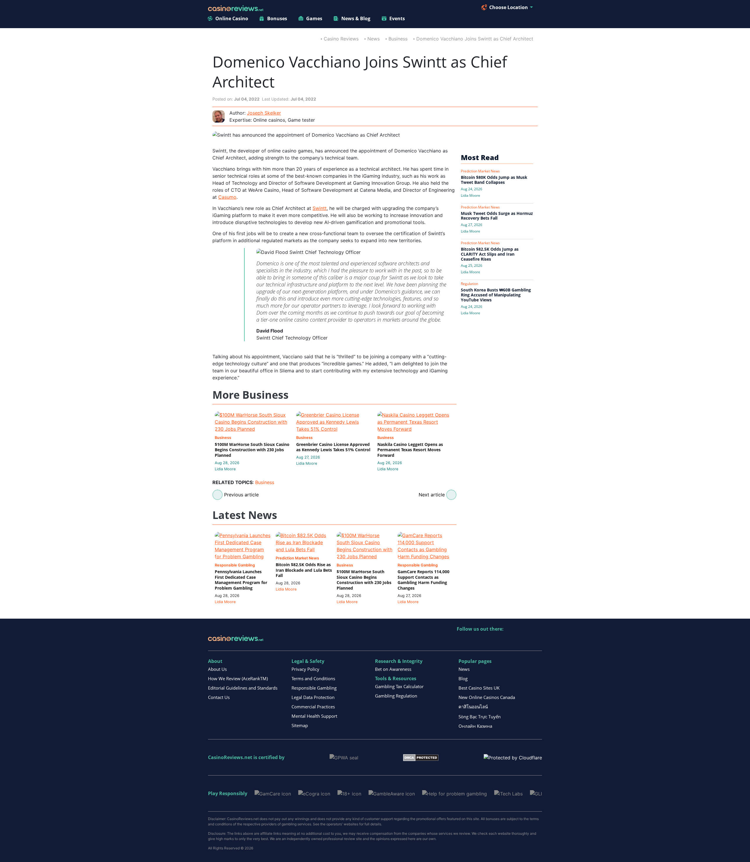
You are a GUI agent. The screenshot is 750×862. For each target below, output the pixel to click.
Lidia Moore (225, 469)
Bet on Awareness (393, 669)
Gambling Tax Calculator (399, 686)
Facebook (512, 641)
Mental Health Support (314, 716)
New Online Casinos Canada (486, 697)
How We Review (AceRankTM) (238, 678)
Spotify (537, 641)
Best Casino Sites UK (479, 688)
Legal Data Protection (313, 697)
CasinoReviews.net (230, 757)
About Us (217, 669)
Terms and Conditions (313, 678)
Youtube (499, 641)
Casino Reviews (341, 39)
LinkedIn (474, 641)
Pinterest (487, 641)
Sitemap (300, 725)
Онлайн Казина (475, 726)
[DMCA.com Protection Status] (421, 757)
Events (397, 18)
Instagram (524, 641)
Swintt (320, 208)
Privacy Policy (305, 669)
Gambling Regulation (396, 696)
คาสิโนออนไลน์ (473, 707)
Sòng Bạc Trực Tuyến (479, 717)
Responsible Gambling (314, 688)
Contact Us (219, 697)
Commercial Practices (313, 707)
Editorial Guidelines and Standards (242, 688)
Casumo (227, 197)
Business (398, 39)
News (373, 39)
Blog (463, 678)
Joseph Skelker (264, 113)
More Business (250, 395)
